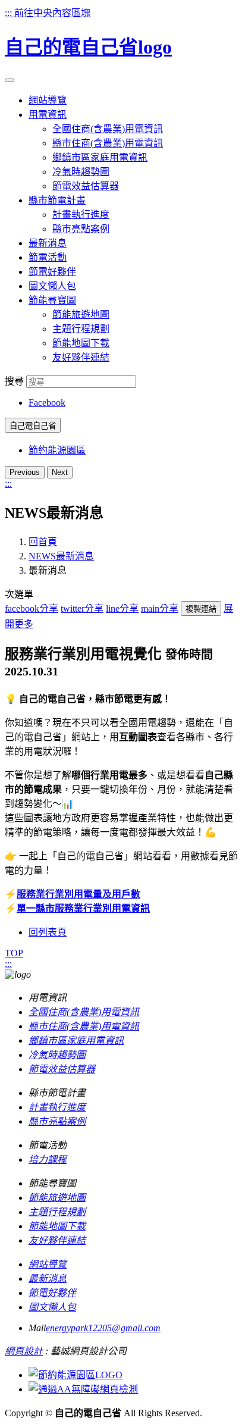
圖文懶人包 (52, 1307)
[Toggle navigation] (9, 80)
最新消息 (48, 1278)
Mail (37, 1328)
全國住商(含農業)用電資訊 (107, 129)
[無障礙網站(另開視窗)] (83, 1389)
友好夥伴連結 (80, 357)
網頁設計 (24, 1351)
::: (9, 13)
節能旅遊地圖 (80, 314)
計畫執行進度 (80, 214)
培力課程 (48, 1159)
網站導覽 (48, 1264)
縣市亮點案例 (80, 229)
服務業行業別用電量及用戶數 (78, 894)
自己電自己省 (33, 425)
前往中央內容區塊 (52, 13)
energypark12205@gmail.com (103, 1328)
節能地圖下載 (80, 343)
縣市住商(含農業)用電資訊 (107, 143)
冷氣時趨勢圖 (80, 172)
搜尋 (14, 381)
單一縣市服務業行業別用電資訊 (83, 908)
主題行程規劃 (80, 329)
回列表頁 (48, 932)
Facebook (47, 403)
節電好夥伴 (52, 1293)
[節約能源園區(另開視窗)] (75, 1375)
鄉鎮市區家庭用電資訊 (99, 157)
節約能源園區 (57, 450)
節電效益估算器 (85, 186)
